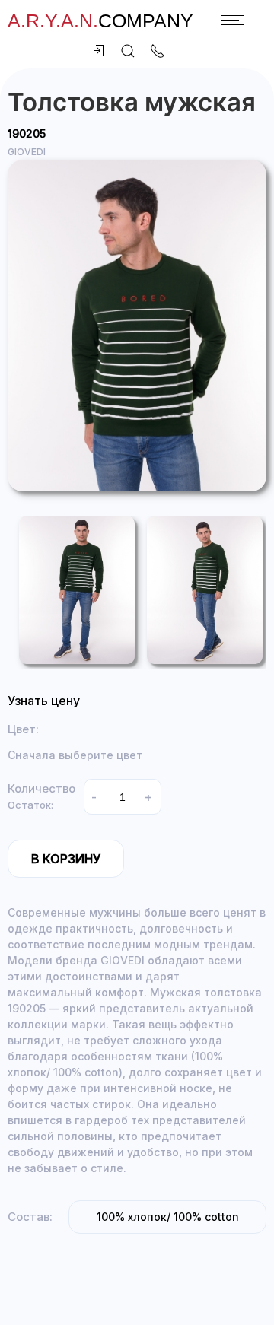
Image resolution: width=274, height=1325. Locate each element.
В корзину (65, 858)
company (100, 20)
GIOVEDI (27, 151)
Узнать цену (44, 700)
